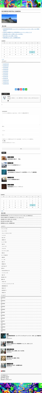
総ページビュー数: (4, 378)
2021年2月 (5, 76)
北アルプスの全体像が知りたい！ (14, 165)
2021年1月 (5, 78)
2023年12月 (6, 64)
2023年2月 (5, 69)
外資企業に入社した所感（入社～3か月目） (13, 34)
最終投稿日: (3, 379)
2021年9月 (5, 73)
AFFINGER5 (26, 391)
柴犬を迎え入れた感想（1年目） (10, 35)
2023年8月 (5, 67)
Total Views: (3, 376)
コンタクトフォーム (17, 385)
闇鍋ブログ (21, 5)
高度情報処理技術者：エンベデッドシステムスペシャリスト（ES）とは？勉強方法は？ (17, 215)
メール (3, 130)
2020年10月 (6, 83)
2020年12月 (6, 80)
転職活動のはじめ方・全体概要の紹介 (11, 37)
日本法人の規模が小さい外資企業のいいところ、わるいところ (17, 32)
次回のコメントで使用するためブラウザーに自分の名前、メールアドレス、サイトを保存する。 (18, 139)
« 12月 (3, 59)
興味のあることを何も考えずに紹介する (21, 389)
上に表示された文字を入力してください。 (9, 142)
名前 (3, 126)
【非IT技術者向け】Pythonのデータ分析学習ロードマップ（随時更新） (22, 172)
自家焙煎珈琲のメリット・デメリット (15, 186)
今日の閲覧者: (3, 375)
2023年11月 (6, 65)
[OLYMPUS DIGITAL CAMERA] (24, 89)
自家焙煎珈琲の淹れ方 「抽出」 (14, 159)
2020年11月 (6, 82)
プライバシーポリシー (24, 385)
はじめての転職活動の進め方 (13, 179)
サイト (3, 134)
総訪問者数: (3, 377)
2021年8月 (5, 74)
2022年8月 (5, 71)
